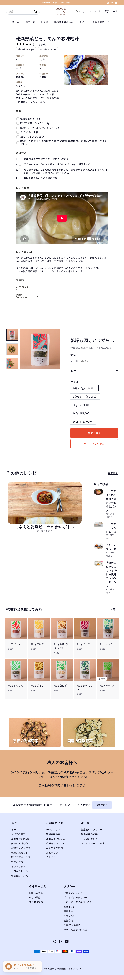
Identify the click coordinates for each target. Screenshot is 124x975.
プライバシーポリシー (75, 897)
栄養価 (20, 280)
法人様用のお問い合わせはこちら (62, 785)
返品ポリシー (53, 852)
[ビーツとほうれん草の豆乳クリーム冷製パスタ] (98, 492)
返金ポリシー (71, 906)
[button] (78, 11)
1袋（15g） (84, 388)
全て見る (113, 473)
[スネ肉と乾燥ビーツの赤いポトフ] (45, 503)
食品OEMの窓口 (72, 925)
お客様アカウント (73, 892)
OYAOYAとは (53, 829)
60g (81, 405)
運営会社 (68, 920)
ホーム (15, 21)
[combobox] (23, 11)
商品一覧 (30, 21)
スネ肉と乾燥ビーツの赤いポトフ (44, 526)
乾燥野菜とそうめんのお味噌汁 (47, 38)
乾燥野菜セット (19, 852)
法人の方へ (52, 857)
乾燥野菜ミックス (20, 848)
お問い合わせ (71, 915)
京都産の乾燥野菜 (20, 838)
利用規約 (68, 911)
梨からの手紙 (36, 892)
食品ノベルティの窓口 (75, 929)
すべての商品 (18, 834)
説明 (73, 371)
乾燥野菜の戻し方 (63, 21)
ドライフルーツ (19, 871)
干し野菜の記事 (89, 838)
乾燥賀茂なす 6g (30, 118)
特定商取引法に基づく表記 (78, 902)
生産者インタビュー (91, 829)
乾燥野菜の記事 (89, 834)
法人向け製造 (36, 902)
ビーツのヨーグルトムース (111, 528)
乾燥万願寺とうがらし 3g (34, 123)
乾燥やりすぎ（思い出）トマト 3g (39, 127)
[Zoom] (40, 349)
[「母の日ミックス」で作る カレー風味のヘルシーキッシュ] (98, 563)
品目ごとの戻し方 (55, 838)
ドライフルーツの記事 (93, 843)
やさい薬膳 (35, 897)
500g (83, 421)
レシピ (44, 21)
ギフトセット (18, 866)
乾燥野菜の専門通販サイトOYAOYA (90, 348)
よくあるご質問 (54, 848)
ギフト (82, 21)
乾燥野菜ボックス (102, 21)
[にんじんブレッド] (98, 546)
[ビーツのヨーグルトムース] (98, 524)
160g (82, 413)
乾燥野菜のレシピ (55, 843)
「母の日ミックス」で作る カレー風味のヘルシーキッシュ (112, 574)
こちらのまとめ (67, 268)
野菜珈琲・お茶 (19, 875)
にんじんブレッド (111, 547)
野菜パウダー (18, 861)
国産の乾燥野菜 (19, 843)
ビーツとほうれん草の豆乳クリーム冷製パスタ (111, 500)
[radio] (17, 44)
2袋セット (85, 396)
